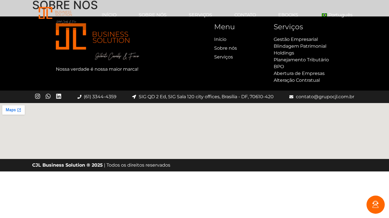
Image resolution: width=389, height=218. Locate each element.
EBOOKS (288, 15)
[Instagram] (37, 96)
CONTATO (245, 15)
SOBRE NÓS (153, 15)
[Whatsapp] (48, 96)
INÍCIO (109, 15)
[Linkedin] (59, 96)
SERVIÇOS (200, 15)
